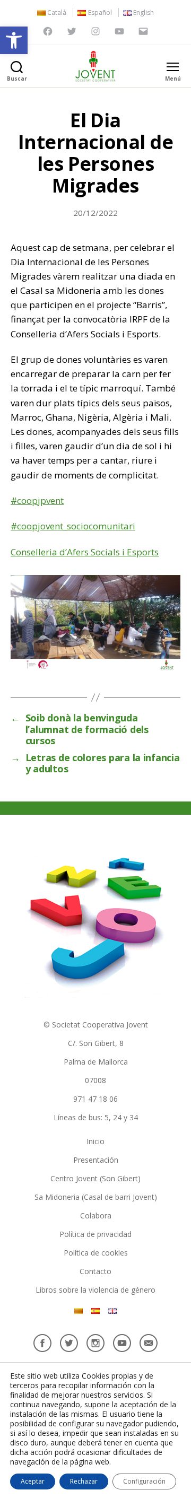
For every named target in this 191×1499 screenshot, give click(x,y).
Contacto (95, 1271)
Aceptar (33, 1481)
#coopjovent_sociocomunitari (73, 526)
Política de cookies (96, 1253)
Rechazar (84, 1481)
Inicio (95, 1141)
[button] (14, 40)
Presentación (95, 1160)
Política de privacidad (95, 1234)
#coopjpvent (37, 500)
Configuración (144, 1481)
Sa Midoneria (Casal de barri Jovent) (95, 1197)
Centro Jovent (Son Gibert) (95, 1178)
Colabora (95, 1215)
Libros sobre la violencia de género (95, 1290)
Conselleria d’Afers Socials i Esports (85, 552)
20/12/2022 (95, 212)
